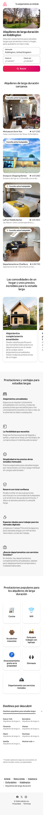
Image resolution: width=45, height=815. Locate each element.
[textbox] (12, 60)
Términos (27, 804)
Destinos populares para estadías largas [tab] (19, 711)
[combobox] (21, 52)
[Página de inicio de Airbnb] (5, 4)
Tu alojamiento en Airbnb (27, 4)
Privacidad (16, 804)
